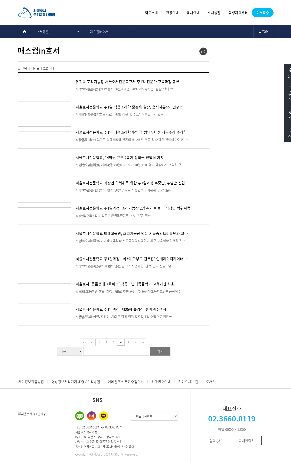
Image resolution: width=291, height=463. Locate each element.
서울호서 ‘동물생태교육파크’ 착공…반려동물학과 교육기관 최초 (125, 283)
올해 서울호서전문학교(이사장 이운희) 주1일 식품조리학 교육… (121, 114)
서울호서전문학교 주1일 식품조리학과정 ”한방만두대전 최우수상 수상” (130, 132)
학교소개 (151, 12)
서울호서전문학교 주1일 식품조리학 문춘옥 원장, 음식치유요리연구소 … (131, 107)
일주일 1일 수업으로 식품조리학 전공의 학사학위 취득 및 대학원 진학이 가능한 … (132, 139)
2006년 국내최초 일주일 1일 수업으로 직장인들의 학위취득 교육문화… (125, 190)
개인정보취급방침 (31, 381)
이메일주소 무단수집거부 (126, 381)
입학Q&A (215, 440)
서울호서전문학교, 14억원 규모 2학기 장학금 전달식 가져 (120, 157)
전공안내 (172, 12)
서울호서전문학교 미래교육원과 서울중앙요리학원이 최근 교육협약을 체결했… (130, 240)
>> (142, 342)
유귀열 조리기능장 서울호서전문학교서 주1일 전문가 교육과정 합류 (127, 81)
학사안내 (193, 12)
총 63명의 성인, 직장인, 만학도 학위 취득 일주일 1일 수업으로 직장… (124, 316)
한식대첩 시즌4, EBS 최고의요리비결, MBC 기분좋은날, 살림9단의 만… (126, 89)
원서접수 (262, 12)
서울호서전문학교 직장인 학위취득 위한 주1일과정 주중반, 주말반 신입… (132, 182)
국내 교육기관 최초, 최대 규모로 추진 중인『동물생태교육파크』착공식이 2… (130, 291)
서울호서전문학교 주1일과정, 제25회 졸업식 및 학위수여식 (121, 309)
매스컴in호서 (99, 31)
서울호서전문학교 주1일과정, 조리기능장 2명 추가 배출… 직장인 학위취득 (133, 208)
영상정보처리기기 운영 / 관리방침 (76, 381)
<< (84, 342)
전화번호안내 (161, 381)
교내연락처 (247, 440)
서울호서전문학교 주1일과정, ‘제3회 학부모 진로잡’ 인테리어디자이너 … (132, 258)
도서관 (211, 381)
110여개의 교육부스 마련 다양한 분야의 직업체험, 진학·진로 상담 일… (125, 266)
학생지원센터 (238, 12)
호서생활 (214, 12)
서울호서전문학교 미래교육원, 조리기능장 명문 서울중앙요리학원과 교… (132, 233)
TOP (264, 31)
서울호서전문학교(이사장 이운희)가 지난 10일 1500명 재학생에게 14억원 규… (130, 164)
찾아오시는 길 (188, 381)
